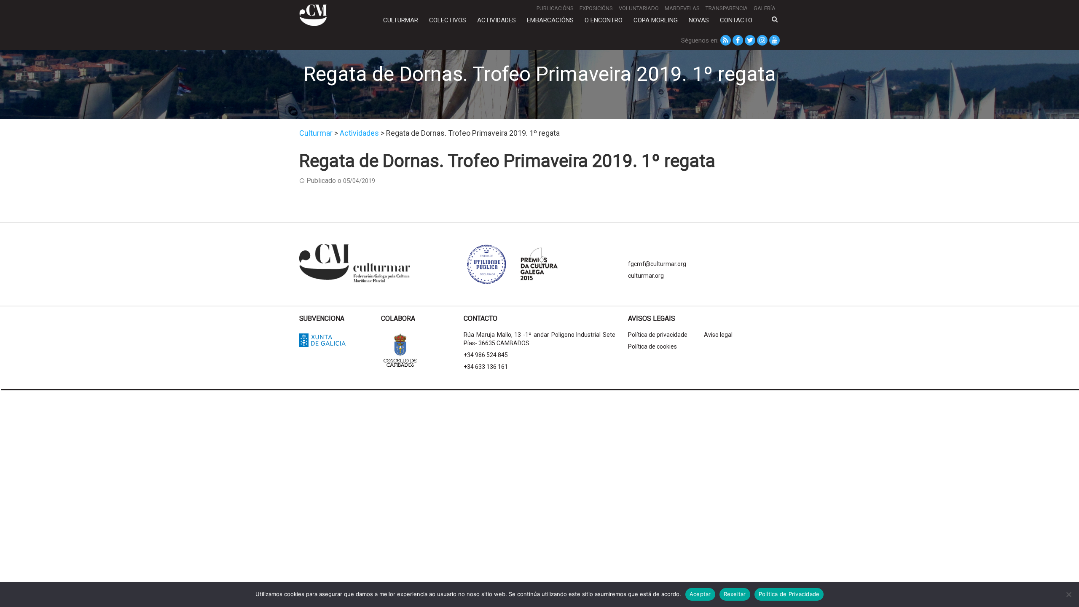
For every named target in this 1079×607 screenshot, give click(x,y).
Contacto (736, 20)
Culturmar (400, 20)
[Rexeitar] (1068, 594)
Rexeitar (735, 594)
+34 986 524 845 (486, 355)
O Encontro (604, 20)
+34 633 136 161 (486, 366)
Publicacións (555, 8)
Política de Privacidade (789, 594)
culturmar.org (646, 275)
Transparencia (727, 8)
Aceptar (700, 594)
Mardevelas (682, 8)
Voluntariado (639, 8)
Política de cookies (652, 346)
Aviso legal (718, 334)
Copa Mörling (655, 20)
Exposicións (596, 8)
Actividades (496, 20)
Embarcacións (550, 20)
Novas (699, 20)
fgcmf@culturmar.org (657, 264)
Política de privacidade (657, 334)
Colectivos (447, 20)
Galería (765, 8)
